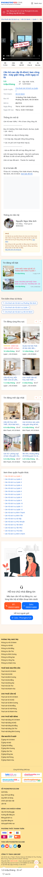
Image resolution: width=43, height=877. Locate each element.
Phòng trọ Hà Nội (7, 645)
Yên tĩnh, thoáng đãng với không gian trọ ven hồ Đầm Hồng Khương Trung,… (30, 455)
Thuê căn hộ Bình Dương (9, 703)
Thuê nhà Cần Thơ (7, 686)
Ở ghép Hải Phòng (7, 757)
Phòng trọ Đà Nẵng (7, 648)
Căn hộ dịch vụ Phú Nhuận (15, 522)
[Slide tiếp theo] (38, 40)
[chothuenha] (32, 775)
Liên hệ (3, 804)
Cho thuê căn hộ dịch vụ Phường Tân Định (20, 303)
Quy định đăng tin (7, 821)
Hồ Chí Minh (20, 94)
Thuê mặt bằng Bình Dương (10, 731)
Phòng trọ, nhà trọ (9, 639)
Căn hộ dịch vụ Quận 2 (13, 479)
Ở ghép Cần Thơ (6, 751)
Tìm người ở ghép (8, 736)
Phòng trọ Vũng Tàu (7, 660)
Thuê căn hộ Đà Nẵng (8, 706)
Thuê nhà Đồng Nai (7, 683)
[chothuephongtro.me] (32, 780)
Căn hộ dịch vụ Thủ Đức (13, 531)
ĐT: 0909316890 (13, 606)
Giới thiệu (4, 792)
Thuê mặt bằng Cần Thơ (9, 728)
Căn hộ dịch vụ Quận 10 (14, 503)
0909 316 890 (14, 861)
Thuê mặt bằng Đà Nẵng (9, 726)
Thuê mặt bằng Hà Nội (8, 723)
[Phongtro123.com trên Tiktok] (19, 847)
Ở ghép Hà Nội (6, 743)
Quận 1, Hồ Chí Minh (10, 354)
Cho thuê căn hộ (8, 694)
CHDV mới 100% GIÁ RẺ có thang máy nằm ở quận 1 (12, 347)
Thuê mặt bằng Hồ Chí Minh (10, 720)
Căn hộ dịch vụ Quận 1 (13, 476)
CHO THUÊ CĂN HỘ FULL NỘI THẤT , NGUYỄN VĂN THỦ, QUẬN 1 (29, 378)
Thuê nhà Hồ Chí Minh (8, 671)
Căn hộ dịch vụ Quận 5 (13, 488)
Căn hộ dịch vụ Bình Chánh (15, 534)
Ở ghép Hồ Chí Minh (8, 740)
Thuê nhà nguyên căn (10, 668)
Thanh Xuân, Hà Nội (29, 462)
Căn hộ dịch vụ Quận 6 (13, 491)
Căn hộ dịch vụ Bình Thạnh (15, 512)
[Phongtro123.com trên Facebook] (3, 847)
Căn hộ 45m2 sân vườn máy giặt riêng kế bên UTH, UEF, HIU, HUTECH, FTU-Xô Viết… (30, 423)
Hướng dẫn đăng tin (8, 815)
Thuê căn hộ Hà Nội (7, 700)
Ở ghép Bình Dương (8, 748)
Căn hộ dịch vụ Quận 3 (13, 482)
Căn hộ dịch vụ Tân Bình (14, 525)
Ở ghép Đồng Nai (7, 754)
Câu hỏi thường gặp (7, 812)
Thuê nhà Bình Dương (8, 677)
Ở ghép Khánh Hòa (7, 760)
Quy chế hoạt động (7, 795)
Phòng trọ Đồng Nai (8, 657)
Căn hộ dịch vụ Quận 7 (13, 494)
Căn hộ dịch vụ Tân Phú (13, 528)
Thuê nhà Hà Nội (6, 674)
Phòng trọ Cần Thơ (7, 651)
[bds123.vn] (11, 775)
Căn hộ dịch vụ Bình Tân (14, 516)
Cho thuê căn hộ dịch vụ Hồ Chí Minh (19, 312)
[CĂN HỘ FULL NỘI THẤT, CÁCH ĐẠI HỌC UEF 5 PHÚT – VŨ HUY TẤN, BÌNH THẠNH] (12, 411)
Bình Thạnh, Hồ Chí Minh (12, 430)
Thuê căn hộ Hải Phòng (9, 709)
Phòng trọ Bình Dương (8, 654)
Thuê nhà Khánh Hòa (8, 689)
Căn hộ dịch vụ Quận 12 (14, 509)
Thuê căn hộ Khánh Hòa (9, 711)
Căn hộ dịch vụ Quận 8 (13, 497)
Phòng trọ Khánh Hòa (8, 663)
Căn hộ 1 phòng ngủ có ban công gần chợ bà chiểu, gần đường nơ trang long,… (11, 455)
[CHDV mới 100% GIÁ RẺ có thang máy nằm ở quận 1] (12, 335)
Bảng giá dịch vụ (6, 818)
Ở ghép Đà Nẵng (6, 746)
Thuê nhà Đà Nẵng (7, 680)
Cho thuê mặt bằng (9, 716)
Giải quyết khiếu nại (7, 823)
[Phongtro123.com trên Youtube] (7, 847)
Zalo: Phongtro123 (22, 617)
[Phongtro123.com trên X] (15, 847)
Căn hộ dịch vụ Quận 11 (14, 506)
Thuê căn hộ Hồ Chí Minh (9, 697)
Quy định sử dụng (7, 798)
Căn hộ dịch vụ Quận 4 (13, 485)
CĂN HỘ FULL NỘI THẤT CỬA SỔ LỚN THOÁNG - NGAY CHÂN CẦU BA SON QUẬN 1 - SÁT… (12, 378)
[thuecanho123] (11, 780)
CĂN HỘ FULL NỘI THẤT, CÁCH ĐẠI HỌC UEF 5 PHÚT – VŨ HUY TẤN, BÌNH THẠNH (11, 423)
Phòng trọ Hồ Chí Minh (8, 643)
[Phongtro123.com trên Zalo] (11, 847)
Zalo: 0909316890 (31, 606)
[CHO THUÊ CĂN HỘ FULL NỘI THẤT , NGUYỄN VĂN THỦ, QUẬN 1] (31, 366)
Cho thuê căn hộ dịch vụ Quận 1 (17, 307)
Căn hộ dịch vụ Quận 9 (13, 500)
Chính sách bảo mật (7, 801)
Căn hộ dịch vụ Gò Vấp (13, 519)
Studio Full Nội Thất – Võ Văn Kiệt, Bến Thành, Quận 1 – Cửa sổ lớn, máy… (30, 347)
